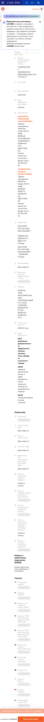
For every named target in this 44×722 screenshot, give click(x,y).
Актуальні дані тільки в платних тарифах (22, 711)
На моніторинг (31, 719)
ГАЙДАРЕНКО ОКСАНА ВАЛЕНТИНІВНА (24, 171)
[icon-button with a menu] (41, 8)
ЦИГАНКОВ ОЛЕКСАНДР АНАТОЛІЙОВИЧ (24, 118)
